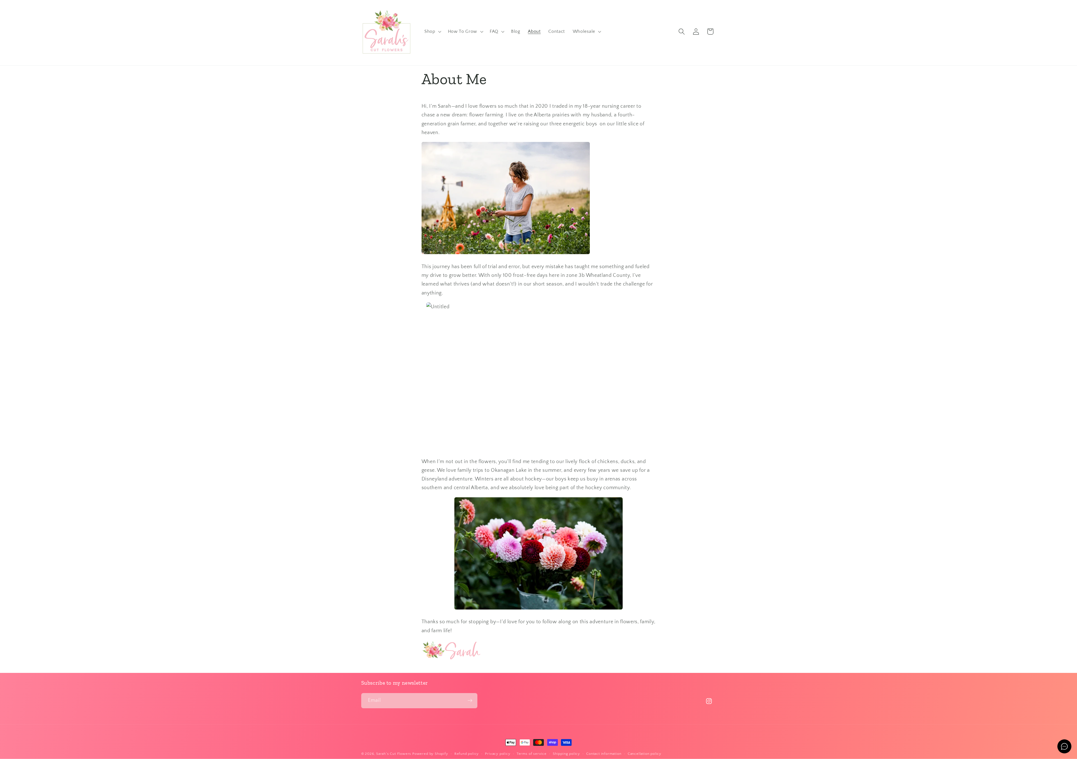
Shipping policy (566, 754)
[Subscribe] (470, 700)
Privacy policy (497, 754)
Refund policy (466, 754)
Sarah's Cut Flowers (393, 754)
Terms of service (532, 754)
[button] (432, 31)
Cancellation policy (644, 754)
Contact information (603, 754)
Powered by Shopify (430, 754)
